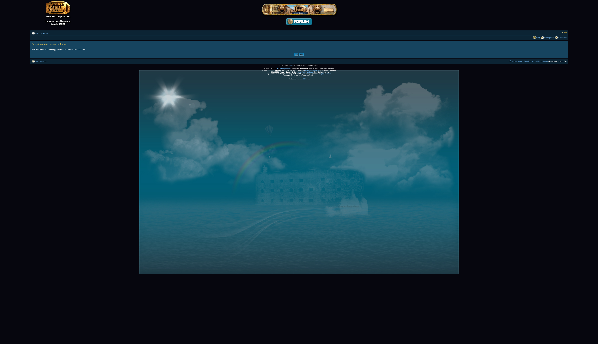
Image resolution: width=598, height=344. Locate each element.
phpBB (291, 65)
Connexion (562, 38)
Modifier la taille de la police (564, 32)
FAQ (538, 38)
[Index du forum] (299, 27)
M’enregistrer (549, 38)
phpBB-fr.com (326, 74)
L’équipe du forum (515, 61)
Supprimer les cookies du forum (536, 61)
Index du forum (41, 33)
